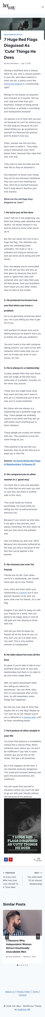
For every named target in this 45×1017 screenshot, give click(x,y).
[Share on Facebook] (6, 860)
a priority (22, 592)
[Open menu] (42, 7)
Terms (35, 991)
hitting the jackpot (13, 84)
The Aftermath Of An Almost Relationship (34, 878)
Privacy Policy (23, 991)
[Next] (38, 936)
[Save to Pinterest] (11, 860)
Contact (22, 995)
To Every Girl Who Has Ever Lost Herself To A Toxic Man (10, 880)
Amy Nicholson (12, 63)
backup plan (30, 717)
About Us (10, 991)
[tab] (17, 965)
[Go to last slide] (7, 936)
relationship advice (13, 35)
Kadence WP (24, 1009)
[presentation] (22, 923)
